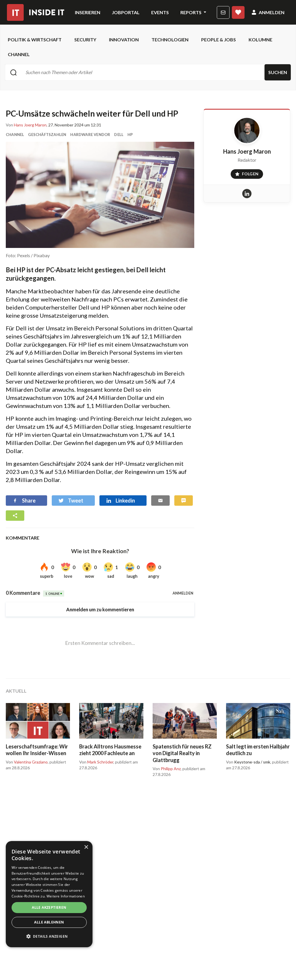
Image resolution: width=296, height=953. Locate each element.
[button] (49, 936)
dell (118, 134)
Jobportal (126, 12)
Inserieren (87, 12)
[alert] (49, 894)
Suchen (277, 72)
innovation (124, 39)
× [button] (86, 847)
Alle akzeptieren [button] (49, 907)
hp (130, 134)
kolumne (260, 39)
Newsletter (223, 12)
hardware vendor (90, 134)
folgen (245, 172)
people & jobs (218, 39)
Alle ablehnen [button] (49, 922)
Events (160, 12)
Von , (26, 125)
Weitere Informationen (66, 896)
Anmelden (271, 12)
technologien (169, 39)
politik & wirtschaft (35, 39)
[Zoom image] (100, 195)
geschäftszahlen (47, 134)
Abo (238, 12)
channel (19, 54)
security (85, 39)
